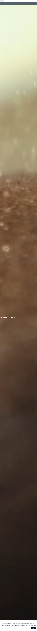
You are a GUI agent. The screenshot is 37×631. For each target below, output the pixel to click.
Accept (33, 628)
